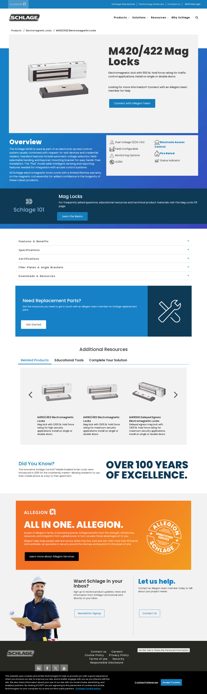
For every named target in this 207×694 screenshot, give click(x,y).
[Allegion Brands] (18, 4)
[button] (197, 17)
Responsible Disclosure (106, 662)
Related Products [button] (35, 360)
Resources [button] (158, 17)
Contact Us (149, 613)
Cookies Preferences (146, 682)
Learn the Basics (72, 216)
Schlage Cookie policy (88, 688)
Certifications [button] (29, 258)
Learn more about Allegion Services (51, 556)
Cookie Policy (94, 655)
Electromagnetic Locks (39, 30)
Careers (117, 651)
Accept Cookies (171, 682)
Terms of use (98, 658)
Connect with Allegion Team (132, 103)
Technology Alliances (151, 4)
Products (16, 30)
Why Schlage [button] (180, 17)
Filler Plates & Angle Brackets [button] (41, 267)
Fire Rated (166, 153)
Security (118, 658)
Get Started (33, 324)
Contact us (174, 4)
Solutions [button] (139, 17)
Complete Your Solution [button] (108, 360)
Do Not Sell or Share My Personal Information (164, 650)
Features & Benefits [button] (34, 241)
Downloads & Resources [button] (37, 276)
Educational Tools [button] (69, 360)
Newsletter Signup (89, 613)
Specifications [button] (29, 250)
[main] (103, 682)
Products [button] (120, 17)
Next (173, 389)
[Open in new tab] (24, 17)
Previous (31, 389)
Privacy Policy (119, 655)
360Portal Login (193, 4)
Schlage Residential (123, 4)
